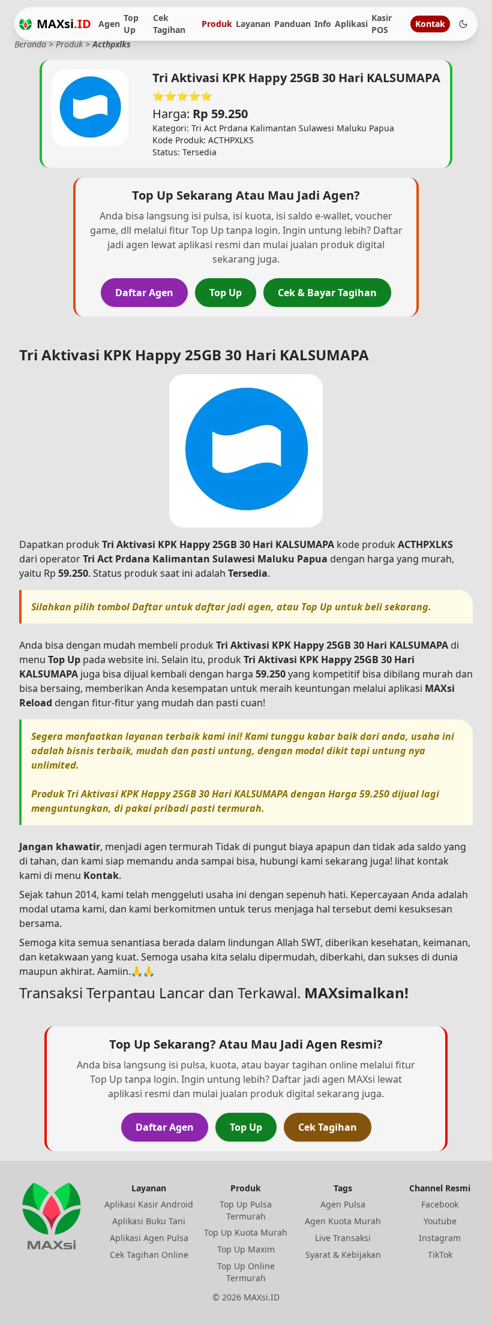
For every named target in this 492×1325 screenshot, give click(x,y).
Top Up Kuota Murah (245, 1232)
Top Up (131, 23)
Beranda (30, 44)
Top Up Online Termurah (246, 1272)
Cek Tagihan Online (149, 1254)
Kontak (430, 23)
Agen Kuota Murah (343, 1221)
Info (322, 23)
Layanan (253, 23)
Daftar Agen (144, 292)
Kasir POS (381, 23)
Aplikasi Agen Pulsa (149, 1237)
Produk (217, 23)
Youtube (440, 1221)
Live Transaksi (343, 1237)
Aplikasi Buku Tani (148, 1221)
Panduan (292, 23)
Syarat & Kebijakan (343, 1254)
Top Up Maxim (246, 1249)
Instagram (440, 1237)
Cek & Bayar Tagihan (327, 292)
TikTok (440, 1254)
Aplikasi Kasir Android (148, 1204)
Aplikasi (351, 23)
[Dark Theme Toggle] (463, 24)
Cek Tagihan (169, 23)
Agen (109, 23)
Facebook (439, 1204)
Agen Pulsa (342, 1204)
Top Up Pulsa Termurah (246, 1210)
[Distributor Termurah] (25, 24)
